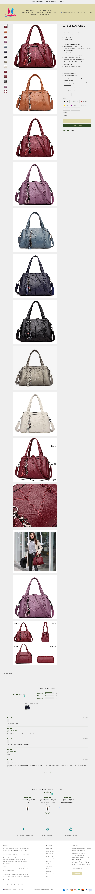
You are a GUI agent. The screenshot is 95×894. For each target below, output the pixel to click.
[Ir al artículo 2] (6, 31)
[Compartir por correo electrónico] (74, 90)
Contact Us (49, 864)
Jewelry (50, 10)
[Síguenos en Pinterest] (15, 884)
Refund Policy (49, 853)
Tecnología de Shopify (48, 889)
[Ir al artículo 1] (6, 26)
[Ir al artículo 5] (6, 46)
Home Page (49, 848)
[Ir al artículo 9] (6, 66)
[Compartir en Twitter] (70, 90)
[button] (66, 130)
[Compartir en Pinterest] (72, 90)
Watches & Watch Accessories (43, 12)
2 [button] (46, 772)
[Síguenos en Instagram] (11, 884)
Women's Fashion (30, 10)
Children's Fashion (44, 14)
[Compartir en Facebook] (68, 90)
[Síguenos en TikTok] (18, 884)
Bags (44, 10)
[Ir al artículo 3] (6, 36)
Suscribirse (77, 873)
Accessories (33, 14)
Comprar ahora (77, 125)
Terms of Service (50, 859)
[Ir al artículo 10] (6, 71)
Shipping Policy (50, 851)
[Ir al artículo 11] (6, 76)
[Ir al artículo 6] (6, 51)
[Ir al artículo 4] (6, 41)
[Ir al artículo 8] (6, 61)
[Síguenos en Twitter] (7, 884)
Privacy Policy (49, 856)
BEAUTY (55, 12)
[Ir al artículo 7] (6, 56)
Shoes (39, 10)
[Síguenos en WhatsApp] (22, 884)
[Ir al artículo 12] (6, 81)
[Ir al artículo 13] (6, 86)
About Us (48, 861)
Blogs (47, 876)
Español (78, 12)
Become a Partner (50, 874)
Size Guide (49, 866)
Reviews (48, 871)
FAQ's (47, 869)
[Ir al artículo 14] (6, 91)
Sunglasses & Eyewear (27, 12)
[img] (10, 718)
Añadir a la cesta (77, 121)
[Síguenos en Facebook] (4, 884)
